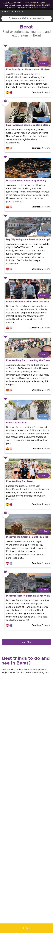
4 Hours (41, 148)
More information (41, 7)
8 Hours (41, 269)
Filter (26, 928)
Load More (26, 642)
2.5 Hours (40, 328)
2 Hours (41, 92)
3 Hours (41, 449)
